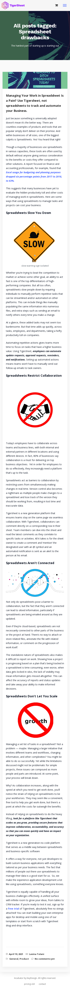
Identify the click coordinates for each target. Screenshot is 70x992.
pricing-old (29, 984)
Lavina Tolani (36, 954)
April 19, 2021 (16, 954)
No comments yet (45, 958)
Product (24, 958)
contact (42, 984)
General (13, 958)
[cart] (56, 5)
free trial (13, 908)
